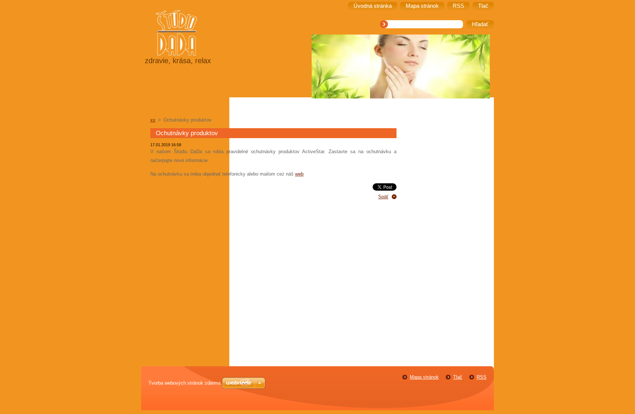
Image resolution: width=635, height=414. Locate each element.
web (299, 174)
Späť (383, 196)
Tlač (457, 377)
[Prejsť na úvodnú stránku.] (195, 34)
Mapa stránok (424, 377)
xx (152, 120)
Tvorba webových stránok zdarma (184, 383)
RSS (482, 377)
